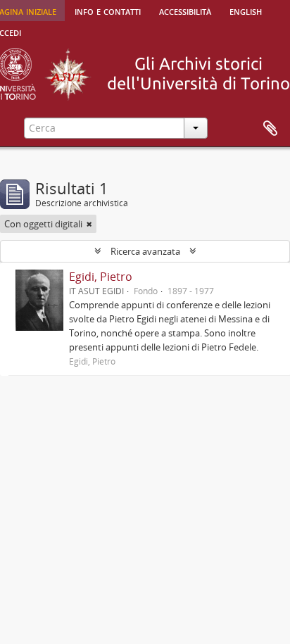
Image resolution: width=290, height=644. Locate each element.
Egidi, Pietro (100, 276)
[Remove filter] (89, 224)
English (245, 10)
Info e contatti (108, 10)
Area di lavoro (270, 128)
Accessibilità (185, 10)
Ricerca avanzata (145, 251)
